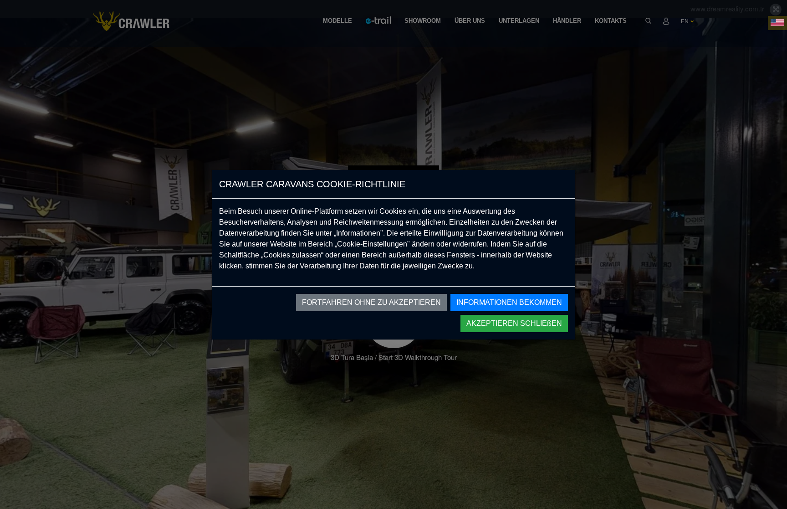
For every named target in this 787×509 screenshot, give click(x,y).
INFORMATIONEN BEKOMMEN (509, 302)
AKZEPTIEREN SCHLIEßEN (514, 323)
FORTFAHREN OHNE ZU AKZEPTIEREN (371, 302)
